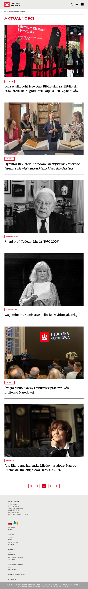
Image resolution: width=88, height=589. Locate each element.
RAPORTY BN (12, 532)
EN (77, 4)
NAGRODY (10, 460)
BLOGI (9, 567)
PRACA (10, 552)
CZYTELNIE (11, 527)
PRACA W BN (11, 549)
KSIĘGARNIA (11, 559)
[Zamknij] (82, 584)
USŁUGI (10, 539)
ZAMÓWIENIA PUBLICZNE (15, 557)
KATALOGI (11, 534)
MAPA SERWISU (12, 569)
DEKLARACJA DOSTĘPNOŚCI (16, 574)
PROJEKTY (11, 537)
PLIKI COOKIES (12, 577)
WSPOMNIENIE (12, 236)
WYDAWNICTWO (13, 562)
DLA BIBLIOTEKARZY (14, 547)
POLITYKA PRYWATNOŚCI (15, 572)
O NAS (10, 529)
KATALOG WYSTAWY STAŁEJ (16, 564)
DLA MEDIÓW (12, 579)
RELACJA (10, 81)
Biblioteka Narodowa (10, 11)
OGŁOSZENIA (12, 554)
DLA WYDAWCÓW (13, 542)
